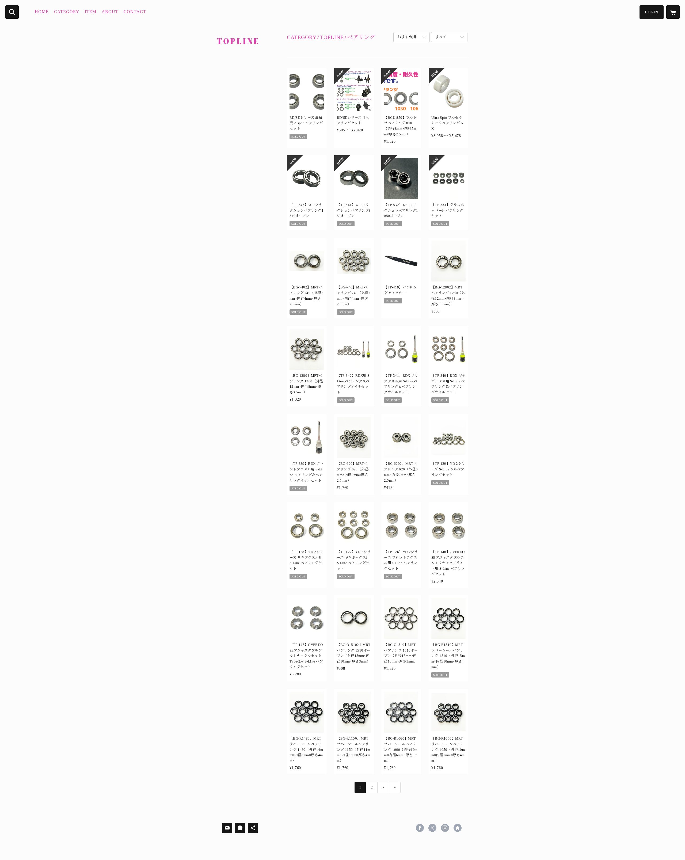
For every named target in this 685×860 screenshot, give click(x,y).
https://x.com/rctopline (432, 828)
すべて (440, 37)
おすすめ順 (406, 37)
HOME (42, 11)
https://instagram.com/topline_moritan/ (445, 828)
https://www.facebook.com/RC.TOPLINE (420, 828)
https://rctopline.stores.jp (458, 828)
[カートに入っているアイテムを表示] (673, 12)
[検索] (12, 12)
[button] (652, 12)
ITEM (90, 11)
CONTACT (135, 11)
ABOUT (110, 11)
